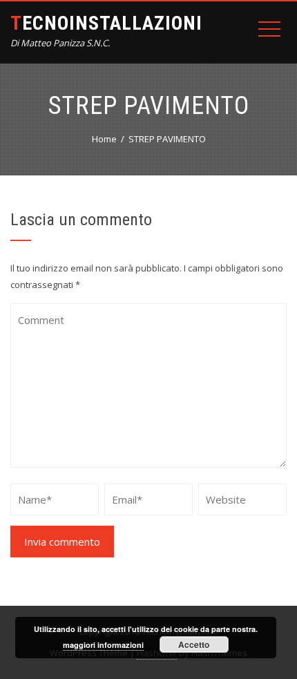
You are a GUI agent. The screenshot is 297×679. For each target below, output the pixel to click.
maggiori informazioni (103, 645)
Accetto (193, 644)
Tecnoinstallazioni (106, 23)
